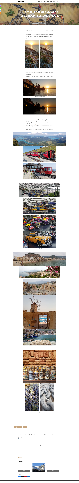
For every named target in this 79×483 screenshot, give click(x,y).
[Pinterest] (0, 9)
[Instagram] (0, 6)
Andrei (40, 26)
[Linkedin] (0, 10)
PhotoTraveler (21, 1)
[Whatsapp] (0, 8)
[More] (0, 13)
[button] (61, 1)
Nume (18, 445)
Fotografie (43, 26)
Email (40, 445)
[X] (0, 11)
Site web (18, 447)
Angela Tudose (21, 437)
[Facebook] (0, 5)
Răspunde (60, 435)
